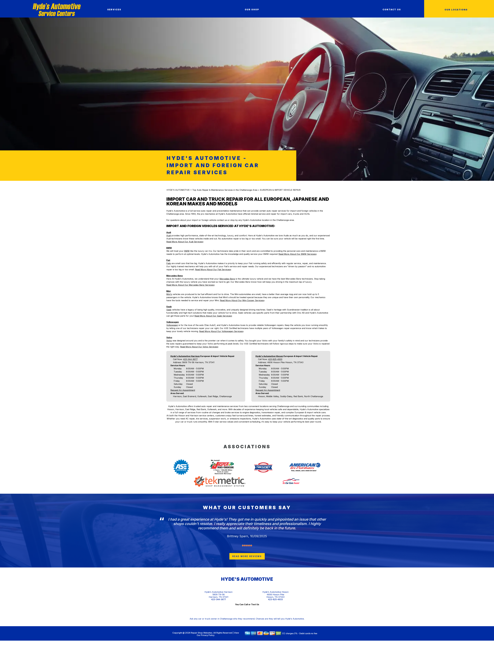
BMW (169, 248)
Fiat (168, 260)
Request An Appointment (182, 390)
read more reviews (247, 556)
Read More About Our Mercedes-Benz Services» (190, 285)
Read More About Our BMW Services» (298, 254)
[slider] (247, 545)
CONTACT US (392, 9)
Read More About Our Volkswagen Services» (221, 331)
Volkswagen (172, 322)
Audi (168, 232)
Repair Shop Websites (201, 632)
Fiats (168, 263)
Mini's (169, 294)
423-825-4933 (275, 359)
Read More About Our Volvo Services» (199, 346)
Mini (168, 291)
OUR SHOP (252, 9)
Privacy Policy (207, 635)
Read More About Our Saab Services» (213, 316)
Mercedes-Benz (174, 275)
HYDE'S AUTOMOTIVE (178, 190)
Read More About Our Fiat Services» (213, 269)
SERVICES (114, 9)
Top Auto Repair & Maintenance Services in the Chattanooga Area (224, 190)
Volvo (169, 337)
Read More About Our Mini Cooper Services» (242, 300)
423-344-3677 (190, 359)
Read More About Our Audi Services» (184, 241)
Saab (169, 306)
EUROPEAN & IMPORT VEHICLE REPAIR (280, 190)
